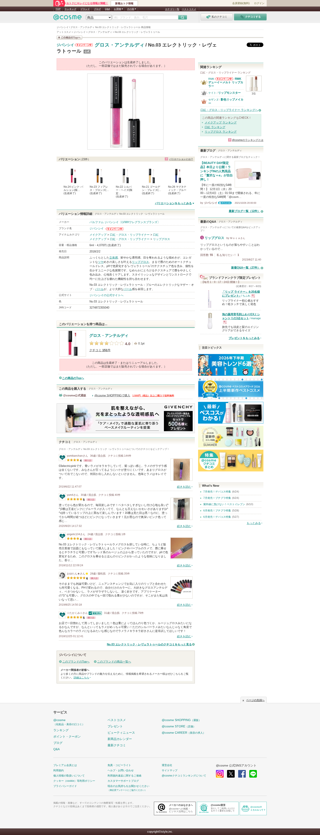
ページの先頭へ (255, 700)
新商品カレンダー (120, 739)
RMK (211, 78)
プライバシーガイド (65, 786)
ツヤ (101, 262)
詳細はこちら (81, 677)
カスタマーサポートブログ (123, 780)
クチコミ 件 (100, 350)
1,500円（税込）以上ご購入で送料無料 (153, 395)
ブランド (85, 9)
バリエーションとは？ (181, 159)
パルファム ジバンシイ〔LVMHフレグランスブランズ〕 (124, 222)
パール (99, 289)
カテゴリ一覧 (172, 9)
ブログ (97, 9)
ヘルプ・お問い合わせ (121, 770)
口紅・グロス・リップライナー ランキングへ (229, 110)
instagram (220, 774)
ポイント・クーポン (67, 736)
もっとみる (254, 523)
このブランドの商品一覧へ (114, 661)
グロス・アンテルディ (120, 45)
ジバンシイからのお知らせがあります (83, 44)
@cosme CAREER (183, 732)
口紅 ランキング (215, 127)
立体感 (113, 257)
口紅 (156, 234)
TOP (58, 9)
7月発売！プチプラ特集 (217, 497)
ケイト (212, 92)
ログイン (259, 3)
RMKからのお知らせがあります (224, 78)
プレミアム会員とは (65, 765)
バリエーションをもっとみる (173, 203)
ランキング (70, 9)
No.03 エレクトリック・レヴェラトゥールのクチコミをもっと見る (149, 644)
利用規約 (58, 770)
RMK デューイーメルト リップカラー (225, 82)
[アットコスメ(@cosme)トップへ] (67, 18)
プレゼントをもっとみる (244, 338)
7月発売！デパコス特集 (217, 491)
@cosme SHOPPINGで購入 (112, 395)
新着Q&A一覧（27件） (245, 267)
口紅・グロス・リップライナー (130, 234)
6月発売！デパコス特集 (217, 516)
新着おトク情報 (124, 3)
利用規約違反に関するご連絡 (124, 775)
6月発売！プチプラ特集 (217, 510)
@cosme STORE (179, 726)
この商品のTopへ (73, 378)
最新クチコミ (117, 745)
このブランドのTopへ (75, 661)
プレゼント (115, 726)
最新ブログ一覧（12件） (244, 211)
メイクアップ (97, 234)
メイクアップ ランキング (221, 122)
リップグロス (161, 239)
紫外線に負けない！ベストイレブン (224, 504)
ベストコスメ (189, 9)
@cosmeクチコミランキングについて (184, 775)
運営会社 (167, 765)
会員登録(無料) (241, 3)
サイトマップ (169, 770)
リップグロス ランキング (221, 131)
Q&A (107, 9)
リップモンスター (229, 92)
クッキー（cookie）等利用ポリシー (74, 780)
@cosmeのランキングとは (247, 140)
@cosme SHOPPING (181, 720)
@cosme (69, 722)
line (253, 774)
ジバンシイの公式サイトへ (106, 295)
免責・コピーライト (119, 765)
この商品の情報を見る (69, 37)
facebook (242, 774)
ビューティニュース (121, 732)
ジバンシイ (65, 45)
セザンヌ (213, 99)
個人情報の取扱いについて (69, 775)
